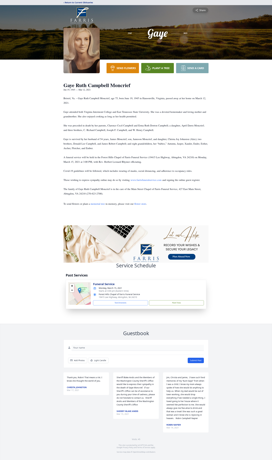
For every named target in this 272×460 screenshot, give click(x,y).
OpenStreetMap (139, 452)
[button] (79, 290)
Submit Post (195, 360)
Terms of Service (143, 447)
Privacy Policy (128, 447)
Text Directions (120, 303)
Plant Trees (176, 303)
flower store (140, 203)
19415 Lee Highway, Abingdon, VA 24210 (118, 297)
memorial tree (98, 203)
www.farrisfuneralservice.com (146, 180)
